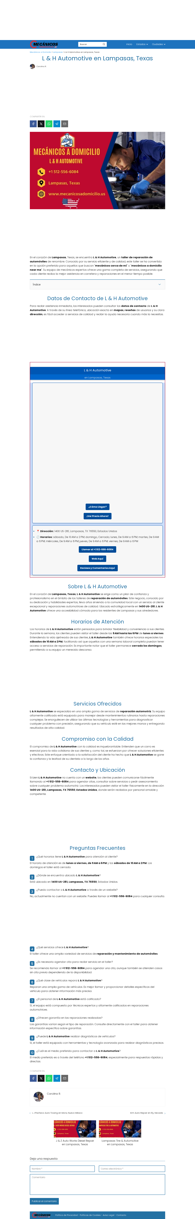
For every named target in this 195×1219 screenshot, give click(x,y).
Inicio (129, 44)
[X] (41, 123)
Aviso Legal (108, 1215)
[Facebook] (33, 123)
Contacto (121, 1215)
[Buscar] (104, 44)
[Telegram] (56, 123)
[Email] (64, 123)
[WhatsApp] (49, 123)
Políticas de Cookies (90, 1215)
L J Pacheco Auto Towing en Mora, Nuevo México (57, 1112)
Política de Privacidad (66, 1215)
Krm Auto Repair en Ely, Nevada (146, 1112)
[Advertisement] (85, 20)
